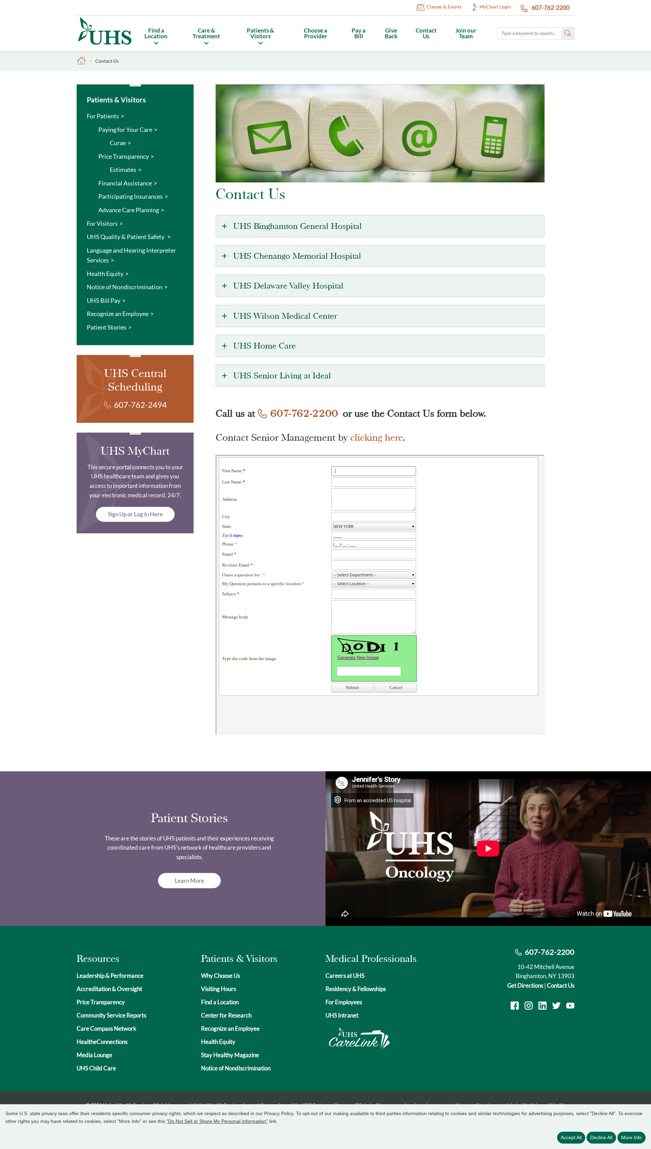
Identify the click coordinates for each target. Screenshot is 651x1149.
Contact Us (426, 33)
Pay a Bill (359, 33)
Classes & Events (444, 6)
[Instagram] (529, 1006)
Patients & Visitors (260, 33)
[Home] (104, 45)
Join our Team (465, 33)
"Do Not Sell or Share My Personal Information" (217, 1121)
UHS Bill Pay (103, 300)
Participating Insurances (130, 196)
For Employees (344, 1002)
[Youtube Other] (570, 1006)
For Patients (103, 116)
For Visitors (102, 223)
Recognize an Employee (118, 313)
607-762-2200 (550, 7)
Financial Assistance (125, 183)
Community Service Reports (111, 1015)
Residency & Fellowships (356, 988)
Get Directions (525, 985)
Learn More (189, 880)
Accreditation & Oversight (109, 988)
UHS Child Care (96, 1068)
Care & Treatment (206, 33)
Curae (118, 142)
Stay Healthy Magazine (230, 1054)
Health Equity (105, 273)
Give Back (391, 33)
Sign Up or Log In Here (135, 514)
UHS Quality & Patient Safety (126, 236)
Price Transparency (123, 156)
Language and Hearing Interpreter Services (131, 255)
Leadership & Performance (110, 975)
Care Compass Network (106, 1028)
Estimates (123, 169)
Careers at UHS (345, 975)
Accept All (571, 1137)
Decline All (601, 1137)
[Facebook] (515, 1006)
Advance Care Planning (128, 210)
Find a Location (155, 33)
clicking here (376, 437)
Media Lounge (94, 1054)
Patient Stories (106, 327)
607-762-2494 (140, 405)
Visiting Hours (218, 988)
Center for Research (226, 1015)
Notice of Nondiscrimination (124, 287)
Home (81, 61)
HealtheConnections (102, 1041)
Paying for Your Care (125, 129)
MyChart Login (495, 6)
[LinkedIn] (542, 1006)
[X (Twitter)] (556, 1006)
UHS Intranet (342, 1015)
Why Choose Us (220, 975)
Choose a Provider (315, 33)
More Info (631, 1137)
